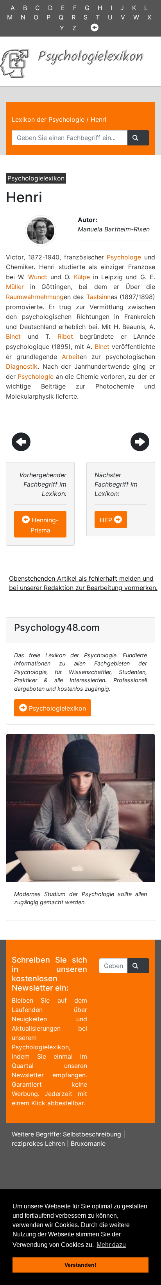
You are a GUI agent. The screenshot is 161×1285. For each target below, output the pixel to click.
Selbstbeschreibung (92, 1134)
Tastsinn (98, 297)
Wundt (37, 277)
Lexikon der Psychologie (48, 119)
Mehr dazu (111, 1244)
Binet (13, 336)
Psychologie (36, 376)
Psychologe (124, 257)
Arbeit (71, 357)
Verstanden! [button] (80, 1265)
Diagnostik (22, 366)
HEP (106, 520)
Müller (15, 287)
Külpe (82, 277)
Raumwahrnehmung (35, 297)
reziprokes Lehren (38, 1143)
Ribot (65, 336)
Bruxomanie (88, 1143)
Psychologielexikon (56, 708)
